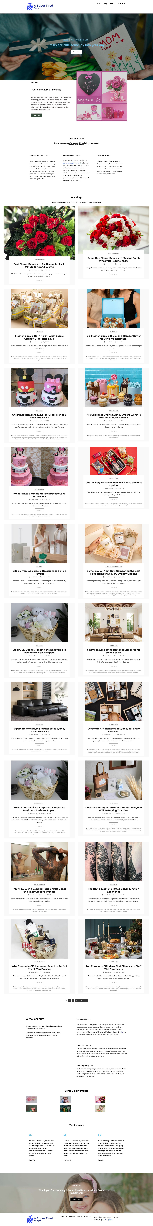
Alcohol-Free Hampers (93, 828)
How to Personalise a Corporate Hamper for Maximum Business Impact (39, 809)
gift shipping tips (111, 356)
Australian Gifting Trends (41, 435)
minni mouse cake (18, 514)
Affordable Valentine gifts (20, 670)
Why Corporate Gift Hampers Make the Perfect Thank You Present (39, 967)
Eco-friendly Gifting (62, 437)
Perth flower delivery (37, 358)
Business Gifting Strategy (36, 831)
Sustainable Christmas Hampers (118, 831)
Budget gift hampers (32, 670)
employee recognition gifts (100, 751)
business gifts (18, 987)
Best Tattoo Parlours (39, 884)
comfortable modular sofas (106, 670)
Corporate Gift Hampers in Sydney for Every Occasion (113, 730)
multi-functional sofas (95, 672)
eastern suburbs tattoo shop (39, 911)
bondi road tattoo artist (35, 909)
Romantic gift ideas (46, 672)
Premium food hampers (102, 595)
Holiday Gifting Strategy (21, 439)
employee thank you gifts (29, 988)
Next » (83, 1001)
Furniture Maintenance (19, 749)
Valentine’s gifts (39, 674)
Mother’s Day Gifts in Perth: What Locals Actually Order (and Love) (39, 337)
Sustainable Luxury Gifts (56, 439)
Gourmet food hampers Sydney (128, 591)
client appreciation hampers (30, 987)
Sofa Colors (64, 749)
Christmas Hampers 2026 (55, 435)
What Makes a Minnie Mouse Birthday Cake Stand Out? (39, 495)
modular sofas (113, 645)
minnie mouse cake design (46, 514)
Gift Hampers (39, 410)
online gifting (115, 505)
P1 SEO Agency (107, 1220)
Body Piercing (113, 884)
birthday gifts (90, 503)
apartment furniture (92, 670)
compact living (117, 670)
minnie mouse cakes (32, 516)
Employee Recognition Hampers (47, 832)
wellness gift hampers (133, 752)
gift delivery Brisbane (134, 503)
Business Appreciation (39, 961)
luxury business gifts (42, 988)
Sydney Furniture (43, 751)
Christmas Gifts (114, 803)
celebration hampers (45, 591)
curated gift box (92, 356)
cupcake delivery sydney (95, 435)
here (122, 1032)
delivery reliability (115, 503)
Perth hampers (56, 358)
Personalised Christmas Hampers (126, 830)
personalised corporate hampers (41, 834)
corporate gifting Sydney (124, 749)
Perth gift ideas (48, 358)
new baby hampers (42, 593)
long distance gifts (102, 358)
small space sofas (105, 672)
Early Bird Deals (41, 437)
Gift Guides (39, 566)
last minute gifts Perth (56, 356)
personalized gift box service (72, 163)
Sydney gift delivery (131, 595)
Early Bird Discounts (51, 437)
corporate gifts (106, 503)
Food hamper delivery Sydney (112, 591)
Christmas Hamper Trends (123, 828)
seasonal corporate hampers (120, 752)
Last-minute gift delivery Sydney (104, 593)
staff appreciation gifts (45, 990)
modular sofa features (127, 670)
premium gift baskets (33, 990)
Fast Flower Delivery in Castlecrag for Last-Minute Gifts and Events (39, 265)
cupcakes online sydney (133, 435)
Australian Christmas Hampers (108, 828)
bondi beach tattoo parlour (22, 909)
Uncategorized (39, 724)
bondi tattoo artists (60, 909)
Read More (39, 280)
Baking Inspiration (113, 410)
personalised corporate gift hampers (102, 752)
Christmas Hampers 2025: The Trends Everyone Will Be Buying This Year (113, 809)
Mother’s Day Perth (27, 358)
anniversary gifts (25, 591)
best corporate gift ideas (93, 987)
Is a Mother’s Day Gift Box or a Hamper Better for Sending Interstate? (113, 337)
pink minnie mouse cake (44, 516)
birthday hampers (34, 591)
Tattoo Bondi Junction (121, 911)
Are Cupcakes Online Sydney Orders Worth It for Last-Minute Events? (114, 416)
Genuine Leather (30, 749)
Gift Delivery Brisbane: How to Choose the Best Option (114, 484)
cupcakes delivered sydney (110, 435)
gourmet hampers (124, 751)
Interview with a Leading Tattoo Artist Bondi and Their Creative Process (39, 890)
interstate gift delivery (91, 358)
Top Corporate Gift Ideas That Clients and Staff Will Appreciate (113, 967)
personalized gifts (124, 505)
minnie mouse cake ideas (60, 514)
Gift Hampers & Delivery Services (113, 566)
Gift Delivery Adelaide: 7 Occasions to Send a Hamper (39, 572)
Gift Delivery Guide (113, 478)
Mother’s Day (113, 331)
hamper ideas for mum (135, 356)
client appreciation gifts (95, 749)
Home (99, 4)
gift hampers (33, 593)
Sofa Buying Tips (56, 749)
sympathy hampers (53, 593)
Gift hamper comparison (55, 670)
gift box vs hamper (102, 356)
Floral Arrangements (39, 259)
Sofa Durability (34, 751)
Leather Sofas (47, 749)
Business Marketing (39, 803)
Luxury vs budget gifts (24, 672)
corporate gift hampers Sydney (95, 591)
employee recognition (97, 988)
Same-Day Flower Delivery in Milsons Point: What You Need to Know (114, 259)
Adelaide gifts (16, 591)
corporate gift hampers (44, 987)
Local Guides (39, 331)
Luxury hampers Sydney (119, 593)
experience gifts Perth (33, 356)
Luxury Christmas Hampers (110, 830)
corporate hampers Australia (29, 437)
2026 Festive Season (18, 435)
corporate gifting (55, 591)
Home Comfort (39, 749)
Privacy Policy (70, 1216)
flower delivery (124, 503)
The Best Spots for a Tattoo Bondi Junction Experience (113, 890)
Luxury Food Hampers (34, 439)
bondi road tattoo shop (48, 909)
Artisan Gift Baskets (29, 435)
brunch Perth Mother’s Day (20, 356)
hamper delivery (107, 505)
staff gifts (131, 988)
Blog (105, 4)
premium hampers (36, 672)
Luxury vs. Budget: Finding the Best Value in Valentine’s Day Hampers (39, 651)
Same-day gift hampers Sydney (117, 595)
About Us (112, 4)
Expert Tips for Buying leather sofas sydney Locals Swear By (39, 730)
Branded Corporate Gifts (23, 831)
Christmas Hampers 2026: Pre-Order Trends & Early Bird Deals (39, 416)
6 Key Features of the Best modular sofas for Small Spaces (113, 651)
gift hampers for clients (113, 751)
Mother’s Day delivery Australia (116, 358)
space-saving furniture (117, 672)
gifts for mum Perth (45, 356)
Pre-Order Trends (45, 439)
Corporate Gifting (113, 724)
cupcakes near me (122, 435)
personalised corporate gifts (111, 988)
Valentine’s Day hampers (58, 672)
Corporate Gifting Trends (95, 830)
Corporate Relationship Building (29, 832)
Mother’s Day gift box (130, 358)
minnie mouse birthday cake (31, 514)
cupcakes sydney (113, 437)
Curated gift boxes (43, 670)
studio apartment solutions (130, 672)
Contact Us (121, 4)
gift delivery (26, 593)
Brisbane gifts (98, 503)
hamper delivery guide (122, 356)
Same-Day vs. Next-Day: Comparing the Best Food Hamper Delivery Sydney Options (113, 572)
